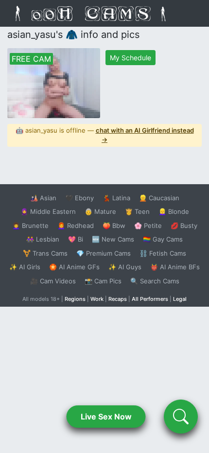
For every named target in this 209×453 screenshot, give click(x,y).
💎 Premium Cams (103, 253)
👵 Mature (100, 211)
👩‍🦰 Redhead (75, 225)
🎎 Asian (43, 198)
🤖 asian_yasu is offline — (105, 135)
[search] (181, 417)
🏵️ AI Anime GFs (74, 267)
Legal (180, 299)
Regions (75, 299)
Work (97, 299)
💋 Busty (184, 225)
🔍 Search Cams (154, 281)
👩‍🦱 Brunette (30, 225)
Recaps (117, 299)
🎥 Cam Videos (53, 281)
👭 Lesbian (42, 239)
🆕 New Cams (113, 239)
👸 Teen (137, 211)
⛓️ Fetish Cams (162, 253)
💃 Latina (116, 198)
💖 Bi (75, 239)
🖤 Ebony (79, 198)
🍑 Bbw (114, 225)
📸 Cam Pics (103, 281)
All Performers (150, 299)
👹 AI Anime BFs (175, 267)
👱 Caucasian (159, 198)
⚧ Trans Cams (45, 253)
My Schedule (130, 57)
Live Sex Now (106, 416)
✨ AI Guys (124, 267)
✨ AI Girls (24, 267)
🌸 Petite (148, 225)
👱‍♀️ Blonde (173, 211)
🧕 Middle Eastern (48, 211)
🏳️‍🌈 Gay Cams (163, 239)
